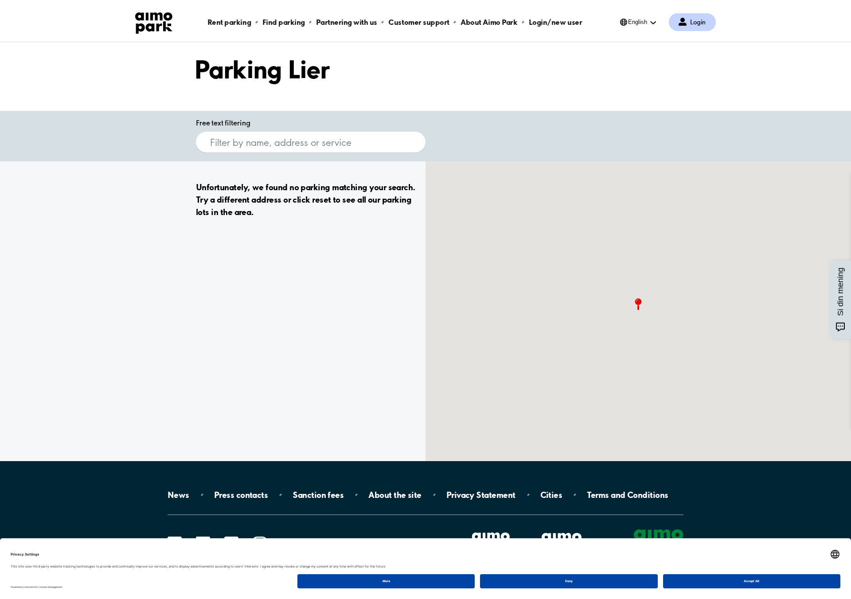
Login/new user (555, 22)
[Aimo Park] (153, 21)
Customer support (418, 22)
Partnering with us (346, 22)
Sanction (318, 494)
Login (698, 22)
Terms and (627, 494)
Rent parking (229, 22)
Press (241, 494)
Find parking (283, 22)
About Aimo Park (489, 22)
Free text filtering (223, 122)
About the (394, 494)
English (637, 22)
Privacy (480, 494)
